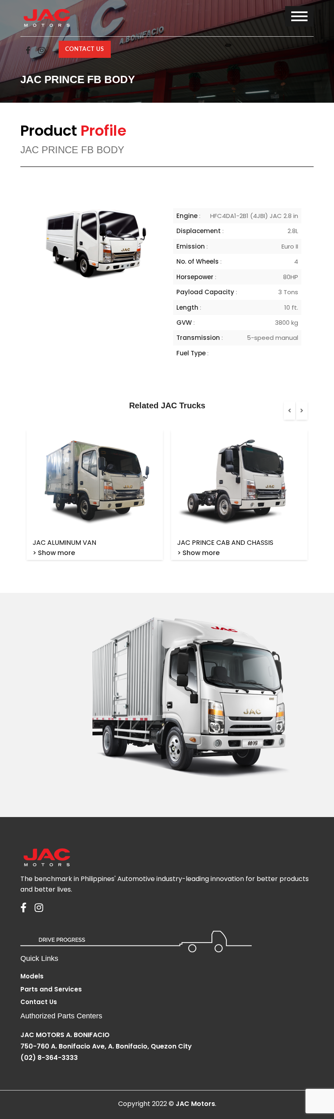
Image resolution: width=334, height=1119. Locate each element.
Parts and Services (51, 989)
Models (32, 976)
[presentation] (289, 410)
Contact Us (84, 49)
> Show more (54, 552)
